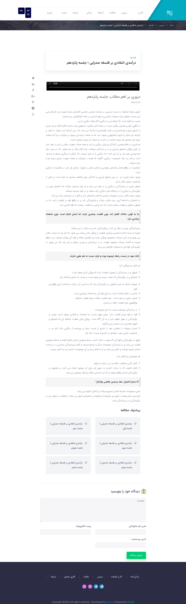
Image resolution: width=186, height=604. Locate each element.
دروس (124, 13)
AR (28, 11)
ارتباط (75, 13)
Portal (131, 602)
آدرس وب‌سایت (138, 539)
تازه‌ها (100, 13)
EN (21, 11)
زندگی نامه (89, 14)
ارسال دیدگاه (136, 555)
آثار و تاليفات (139, 14)
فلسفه (133, 57)
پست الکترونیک (83, 526)
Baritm (110, 602)
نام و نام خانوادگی (137, 526)
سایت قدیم (64, 14)
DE (28, 14)
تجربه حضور (49, 14)
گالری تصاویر (69, 577)
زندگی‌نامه (134, 577)
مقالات (112, 13)
